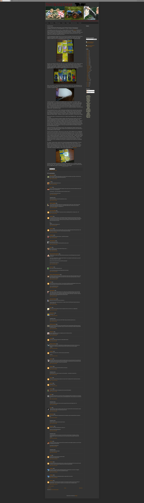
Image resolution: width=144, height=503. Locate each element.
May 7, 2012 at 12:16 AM (53, 380)
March (88, 78)
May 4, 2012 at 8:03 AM (53, 207)
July (87, 72)
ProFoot (75, 30)
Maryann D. (51, 331)
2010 (88, 83)
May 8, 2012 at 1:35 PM (53, 417)
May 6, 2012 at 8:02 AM (53, 363)
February (88, 79)
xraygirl (51, 338)
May (87, 75)
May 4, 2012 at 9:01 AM (53, 225)
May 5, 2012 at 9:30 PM (53, 335)
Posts (88, 90)
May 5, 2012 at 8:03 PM (53, 321)
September (88, 70)
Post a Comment (51, 486)
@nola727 (51, 351)
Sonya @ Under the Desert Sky (55, 274)
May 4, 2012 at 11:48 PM (53, 315)
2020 (88, 54)
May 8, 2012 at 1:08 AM (53, 404)
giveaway (51, 170)
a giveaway (65, 166)
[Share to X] (52, 169)
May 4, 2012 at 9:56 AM (53, 237)
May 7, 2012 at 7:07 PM (53, 391)
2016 (88, 59)
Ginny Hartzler (52, 290)
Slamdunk (51, 228)
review (53, 170)
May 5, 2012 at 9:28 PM (53, 328)
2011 (88, 82)
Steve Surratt (52, 175)
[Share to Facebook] (53, 169)
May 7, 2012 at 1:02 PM (53, 385)
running (56, 170)
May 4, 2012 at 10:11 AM (53, 250)
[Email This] (50, 169)
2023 (88, 50)
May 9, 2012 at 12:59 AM (53, 477)
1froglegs (51, 468)
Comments (89, 92)
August (88, 71)
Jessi (51, 407)
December (88, 66)
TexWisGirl (51, 235)
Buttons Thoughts (52, 203)
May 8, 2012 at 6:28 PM (53, 438)
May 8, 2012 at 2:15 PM (53, 423)
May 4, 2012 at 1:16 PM (53, 304)
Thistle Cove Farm (53, 324)
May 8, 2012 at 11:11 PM (53, 465)
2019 (88, 55)
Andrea (51, 377)
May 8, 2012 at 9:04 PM (53, 452)
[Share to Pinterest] (54, 169)
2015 (88, 61)
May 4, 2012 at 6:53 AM (53, 194)
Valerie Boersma (52, 240)
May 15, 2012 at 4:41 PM (53, 484)
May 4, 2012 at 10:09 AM (53, 244)
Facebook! (75, 147)
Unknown (51, 216)
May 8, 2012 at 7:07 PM (53, 446)
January (88, 80)
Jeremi (51, 187)
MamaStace (52, 426)
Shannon (51, 388)
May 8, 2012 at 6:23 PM (53, 430)
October (88, 68)
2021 (88, 53)
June (88, 74)
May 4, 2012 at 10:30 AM (53, 271)
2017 (88, 58)
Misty (51, 307)
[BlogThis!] (51, 169)
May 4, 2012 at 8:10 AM (53, 213)
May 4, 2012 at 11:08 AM (53, 287)
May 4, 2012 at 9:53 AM (53, 232)
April (87, 76)
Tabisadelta (51, 414)
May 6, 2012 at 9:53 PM (53, 374)
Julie (50, 455)
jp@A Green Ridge (53, 210)
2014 (88, 62)
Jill (50, 181)
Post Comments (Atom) (54, 489)
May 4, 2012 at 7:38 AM (53, 200)
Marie (51, 247)
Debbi (51, 394)
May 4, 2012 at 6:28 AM (53, 184)
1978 (88, 86)
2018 (88, 57)
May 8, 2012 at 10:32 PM (53, 458)
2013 (88, 63)
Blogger (76, 495)
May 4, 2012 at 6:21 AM (53, 178)
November (88, 67)
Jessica (51, 441)
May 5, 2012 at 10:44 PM (53, 348)
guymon (51, 383)
